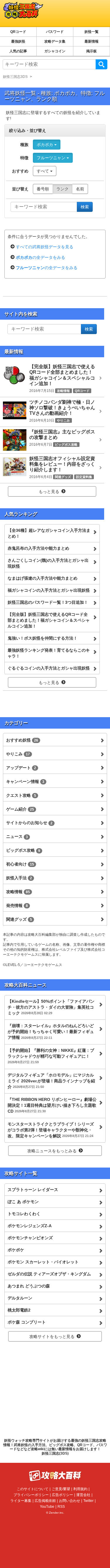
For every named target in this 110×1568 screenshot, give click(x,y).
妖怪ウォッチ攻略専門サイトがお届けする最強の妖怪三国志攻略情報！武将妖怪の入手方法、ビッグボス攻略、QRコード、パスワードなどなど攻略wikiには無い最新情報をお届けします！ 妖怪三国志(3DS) (55, 1446)
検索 (101, 64)
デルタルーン (20, 1298)
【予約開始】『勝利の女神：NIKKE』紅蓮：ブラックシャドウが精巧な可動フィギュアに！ (51, 1056)
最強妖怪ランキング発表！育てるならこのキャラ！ (49, 653)
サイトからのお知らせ (29, 822)
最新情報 (91, 41)
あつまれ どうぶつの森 (29, 1286)
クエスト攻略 (21, 795)
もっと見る (49, 491)
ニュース (17, 836)
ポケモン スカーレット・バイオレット (43, 1262)
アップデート (21, 767)
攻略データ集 (54, 41)
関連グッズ (19, 919)
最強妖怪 (18, 41)
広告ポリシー (62, 1495)
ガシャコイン (54, 51)
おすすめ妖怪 (22, 740)
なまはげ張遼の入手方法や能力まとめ (42, 578)
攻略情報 (18, 891)
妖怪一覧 (91, 32)
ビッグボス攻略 (23, 850)
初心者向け (20, 864)
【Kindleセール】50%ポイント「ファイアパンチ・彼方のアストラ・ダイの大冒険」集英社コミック (51, 1007)
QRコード (18, 32)
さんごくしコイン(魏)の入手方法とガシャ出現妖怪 (48, 563)
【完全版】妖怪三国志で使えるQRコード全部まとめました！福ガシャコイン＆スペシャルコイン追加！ (49, 620)
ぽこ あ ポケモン (23, 1201)
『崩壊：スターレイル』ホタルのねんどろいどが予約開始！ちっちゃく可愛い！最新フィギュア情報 (51, 1031)
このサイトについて (32, 1489)
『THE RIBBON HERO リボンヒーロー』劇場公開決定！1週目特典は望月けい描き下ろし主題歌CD (52, 1105)
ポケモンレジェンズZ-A (30, 1225)
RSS (61, 1507)
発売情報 (17, 905)
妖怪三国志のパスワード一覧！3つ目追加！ (48, 602)
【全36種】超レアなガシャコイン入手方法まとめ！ (49, 533)
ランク (62, 189)
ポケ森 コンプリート (27, 1322)
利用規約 (80, 1489)
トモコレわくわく (24, 1213)
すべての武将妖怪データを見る (44, 246)
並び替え (20, 189)
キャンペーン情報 (25, 781)
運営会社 (83, 1495)
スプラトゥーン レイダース (33, 1189)
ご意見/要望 (61, 1489)
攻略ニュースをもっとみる (52, 1150)
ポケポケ (16, 1249)
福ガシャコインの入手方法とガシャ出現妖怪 (49, 590)
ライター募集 (20, 1501)
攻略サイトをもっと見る (52, 1336)
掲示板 (91, 51)
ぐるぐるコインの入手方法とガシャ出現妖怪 (49, 668)
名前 (80, 189)
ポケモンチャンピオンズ (30, 1237)
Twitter (88, 1501)
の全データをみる (40, 257)
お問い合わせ (69, 1501)
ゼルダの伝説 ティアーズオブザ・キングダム (49, 1274)
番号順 (43, 189)
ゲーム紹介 (20, 809)
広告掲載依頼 (45, 1501)
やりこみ (18, 754)
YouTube (47, 1507)
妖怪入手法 (19, 878)
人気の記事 (18, 51)
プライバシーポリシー (31, 1495)
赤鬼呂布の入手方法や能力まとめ (38, 548)
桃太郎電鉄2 (19, 1310)
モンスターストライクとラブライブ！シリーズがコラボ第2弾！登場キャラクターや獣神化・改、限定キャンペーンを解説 (51, 1130)
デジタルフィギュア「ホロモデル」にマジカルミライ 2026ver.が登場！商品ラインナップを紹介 (51, 1081)
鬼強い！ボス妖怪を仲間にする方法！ (42, 638)
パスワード (55, 32)
